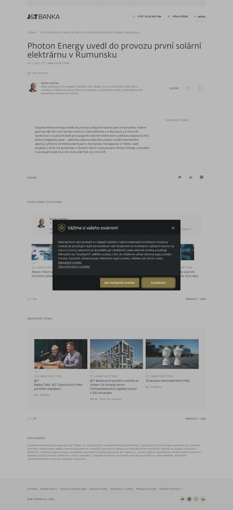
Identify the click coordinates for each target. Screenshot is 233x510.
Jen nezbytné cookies (119, 283)
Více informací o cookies (74, 266)
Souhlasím (158, 283)
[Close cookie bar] (173, 228)
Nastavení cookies (70, 262)
